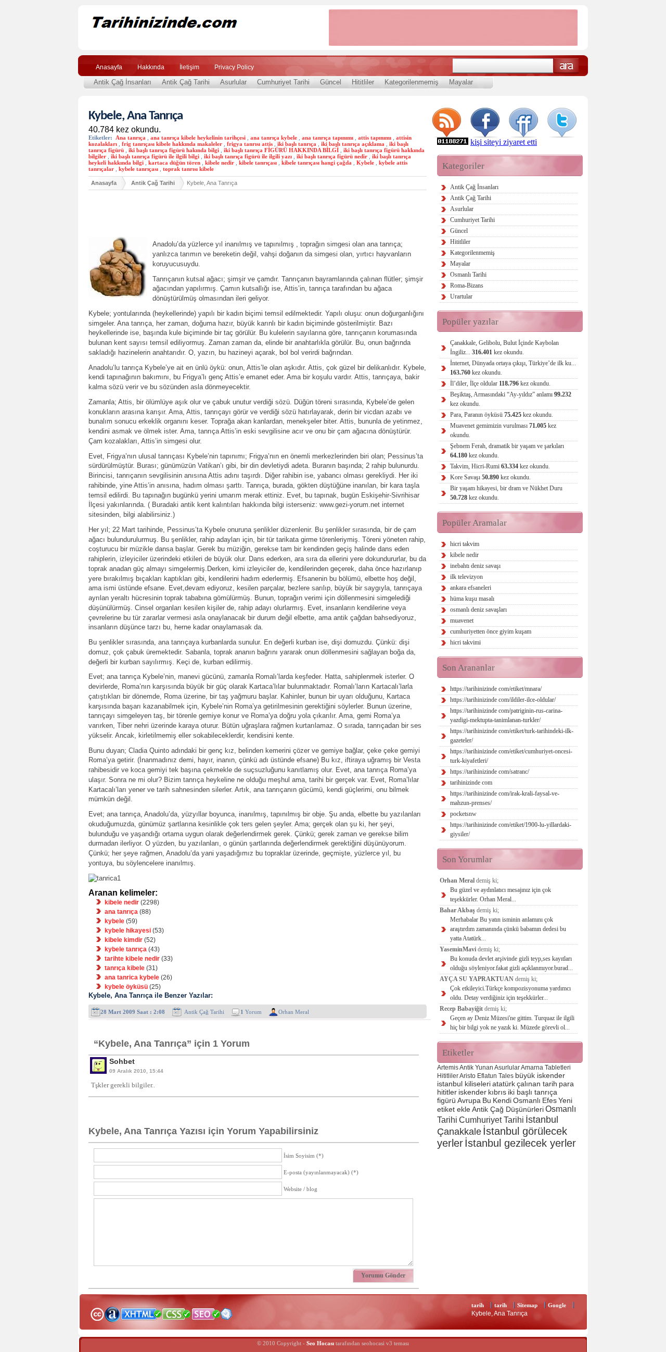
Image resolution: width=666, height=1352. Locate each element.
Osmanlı (527, 1100)
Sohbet (122, 1061)
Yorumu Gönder (383, 1275)
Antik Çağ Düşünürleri (508, 1109)
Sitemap (527, 1305)
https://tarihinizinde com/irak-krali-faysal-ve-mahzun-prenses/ (504, 798)
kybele (114, 921)
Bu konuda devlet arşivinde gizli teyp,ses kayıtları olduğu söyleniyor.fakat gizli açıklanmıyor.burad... (511, 963)
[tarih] (196, 41)
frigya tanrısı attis (250, 144)
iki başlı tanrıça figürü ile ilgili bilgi (155, 156)
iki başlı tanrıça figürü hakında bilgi (174, 150)
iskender (472, 1092)
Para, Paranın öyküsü (501, 414)
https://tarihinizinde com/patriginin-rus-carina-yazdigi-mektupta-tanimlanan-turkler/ (506, 715)
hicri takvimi (465, 642)
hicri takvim (464, 544)
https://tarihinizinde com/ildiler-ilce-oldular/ (503, 699)
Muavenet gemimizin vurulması (503, 430)
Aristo (467, 1076)
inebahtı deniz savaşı (475, 565)
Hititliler (363, 82)
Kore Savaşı (490, 477)
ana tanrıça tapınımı (327, 137)
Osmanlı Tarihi (468, 274)
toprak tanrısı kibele (188, 169)
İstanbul (542, 1119)
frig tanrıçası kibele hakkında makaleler (172, 144)
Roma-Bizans (466, 285)
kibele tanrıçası (258, 162)
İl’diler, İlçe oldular (500, 383)
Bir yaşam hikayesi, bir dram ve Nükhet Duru (506, 493)
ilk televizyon (466, 576)
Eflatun (487, 1076)
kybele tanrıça (126, 949)
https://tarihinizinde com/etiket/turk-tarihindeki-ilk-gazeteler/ (511, 735)
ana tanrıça (121, 911)
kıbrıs (497, 1092)
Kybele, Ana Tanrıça (135, 115)
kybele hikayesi (128, 930)
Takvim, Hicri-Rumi (500, 466)
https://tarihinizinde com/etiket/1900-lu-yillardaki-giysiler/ (510, 829)
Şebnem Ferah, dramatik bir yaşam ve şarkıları (507, 450)
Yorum (251, 1012)
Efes (549, 1100)
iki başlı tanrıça (296, 144)
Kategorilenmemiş (412, 82)
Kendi (502, 1100)
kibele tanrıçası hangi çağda (316, 162)
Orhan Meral (293, 1012)
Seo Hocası (320, 1343)
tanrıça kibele (125, 968)
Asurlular (233, 82)
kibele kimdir (124, 940)
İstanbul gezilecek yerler (520, 1143)
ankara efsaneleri (470, 587)
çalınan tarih (537, 1084)
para (566, 1084)
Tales (506, 1076)
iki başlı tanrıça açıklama (353, 144)
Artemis (447, 1067)
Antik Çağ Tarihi (186, 82)
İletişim (189, 67)
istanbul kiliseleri (464, 1084)
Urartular (461, 296)
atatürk (503, 1084)
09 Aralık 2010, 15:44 (136, 1071)
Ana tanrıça (131, 137)
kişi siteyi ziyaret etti (503, 142)
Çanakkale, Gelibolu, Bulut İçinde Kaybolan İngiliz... (504, 347)
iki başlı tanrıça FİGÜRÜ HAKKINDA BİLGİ (281, 150)
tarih (477, 1305)
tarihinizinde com (471, 782)
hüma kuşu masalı (472, 598)
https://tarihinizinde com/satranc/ (489, 771)
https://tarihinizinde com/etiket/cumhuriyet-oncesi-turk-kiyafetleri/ (511, 756)
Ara (566, 65)
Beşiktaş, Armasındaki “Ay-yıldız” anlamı (510, 399)
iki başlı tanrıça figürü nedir (332, 156)
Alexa (112, 1314)
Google (557, 1305)
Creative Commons (97, 1313)
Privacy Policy (234, 67)
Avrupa (469, 1100)
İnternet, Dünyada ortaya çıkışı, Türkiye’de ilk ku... (513, 367)
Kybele (365, 162)
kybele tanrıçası (138, 169)
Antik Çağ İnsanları (122, 82)
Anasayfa (109, 67)
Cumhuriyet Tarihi (283, 82)
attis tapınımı (374, 137)
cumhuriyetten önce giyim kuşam (490, 631)
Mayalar (461, 82)
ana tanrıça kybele (273, 137)
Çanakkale (459, 1131)
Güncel (330, 82)
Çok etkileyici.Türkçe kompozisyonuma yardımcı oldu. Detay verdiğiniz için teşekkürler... (510, 993)
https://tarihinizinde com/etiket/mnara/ (496, 688)
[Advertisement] (453, 27)
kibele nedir (219, 162)
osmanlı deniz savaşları (478, 609)
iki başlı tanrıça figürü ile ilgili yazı (248, 156)
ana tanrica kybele (132, 977)
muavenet (461, 620)
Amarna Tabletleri (546, 1067)
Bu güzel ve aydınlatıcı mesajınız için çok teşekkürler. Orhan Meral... (500, 894)
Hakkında (150, 67)
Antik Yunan (476, 1067)
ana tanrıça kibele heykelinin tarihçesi (198, 137)
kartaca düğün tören (174, 162)
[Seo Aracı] (226, 1317)
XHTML (141, 1313)
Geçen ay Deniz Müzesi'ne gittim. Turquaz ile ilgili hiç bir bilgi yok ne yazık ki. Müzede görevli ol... (512, 1022)
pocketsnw (463, 813)
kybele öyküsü (126, 986)
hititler (447, 1092)
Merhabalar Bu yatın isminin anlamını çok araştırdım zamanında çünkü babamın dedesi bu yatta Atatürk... (508, 929)
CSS (176, 1313)
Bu (486, 1100)
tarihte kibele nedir (132, 958)
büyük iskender (540, 1075)
